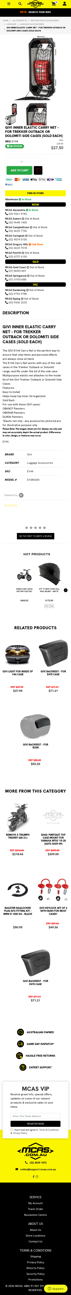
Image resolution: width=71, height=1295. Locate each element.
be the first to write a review (35, 536)
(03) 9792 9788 (18, 294)
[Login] (63, 4)
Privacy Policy (20, 1133)
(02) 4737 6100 (18, 256)
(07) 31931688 (17, 279)
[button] (38, 170)
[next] (66, 590)
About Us (35, 1230)
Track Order (35, 1209)
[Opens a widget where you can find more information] (56, 1289)
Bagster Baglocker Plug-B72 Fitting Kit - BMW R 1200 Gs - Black (17, 911)
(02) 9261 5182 (18, 214)
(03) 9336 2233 (18, 302)
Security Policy (35, 1274)
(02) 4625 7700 (18, 231)
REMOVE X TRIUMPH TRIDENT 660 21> (17, 836)
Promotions (35, 1279)
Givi (29, 454)
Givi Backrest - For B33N (35, 746)
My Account (35, 1203)
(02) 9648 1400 (18, 222)
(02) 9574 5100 (18, 239)
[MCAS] (35, 4)
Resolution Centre (35, 1215)
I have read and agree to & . (35, 1131)
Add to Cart (19, 170)
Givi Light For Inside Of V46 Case (18, 673)
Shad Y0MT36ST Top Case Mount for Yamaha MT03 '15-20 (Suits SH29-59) (53, 839)
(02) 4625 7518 (18, 248)
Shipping (35, 1256)
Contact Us (36, 1241)
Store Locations (35, 1235)
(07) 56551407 (17, 271)
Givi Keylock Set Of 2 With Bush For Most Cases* (53, 911)
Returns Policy (35, 1268)
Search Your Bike (35, 12)
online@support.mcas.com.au (38, 1169)
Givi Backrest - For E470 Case (53, 673)
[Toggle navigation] (20, 4)
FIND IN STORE (35, 193)
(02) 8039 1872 (38, 1162)
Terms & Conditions (49, 1129)
